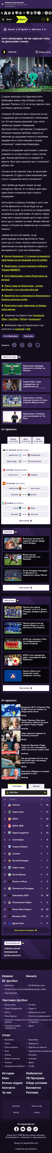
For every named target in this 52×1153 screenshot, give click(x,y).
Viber (4, 319)
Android (19, 329)
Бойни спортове (12, 1058)
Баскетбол (33, 1040)
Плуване (32, 1058)
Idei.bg (16, 1112)
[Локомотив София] (50, 13)
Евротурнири (11, 993)
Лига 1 (8, 1012)
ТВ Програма (35, 1078)
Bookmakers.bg (10, 952)
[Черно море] (35, 13)
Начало (11, 29)
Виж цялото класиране (24, 930)
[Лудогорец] (2, 13)
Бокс (7, 1051)
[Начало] (5, 29)
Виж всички (24, 521)
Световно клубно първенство (13, 1027)
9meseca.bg (37, 1106)
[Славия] (32, 13)
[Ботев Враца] (39, 13)
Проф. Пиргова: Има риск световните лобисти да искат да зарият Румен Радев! (34, 722)
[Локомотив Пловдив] (46, 13)
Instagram (34, 319)
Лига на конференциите (40, 1016)
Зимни (8, 1055)
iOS (28, 329)
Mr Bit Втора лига (37, 985)
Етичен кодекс (12, 1082)
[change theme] (47, 19)
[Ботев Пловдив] (20, 13)
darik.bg (24, 729)
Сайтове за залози (12, 948)
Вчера (13, 440)
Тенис (7, 1043)
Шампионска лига (37, 1012)
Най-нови (8, 532)
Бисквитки (33, 1087)
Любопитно (34, 1073)
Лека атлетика (11, 1047)
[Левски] (6, 13)
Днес (25, 440)
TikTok (23, 319)
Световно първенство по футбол (16, 1021)
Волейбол (9, 1040)
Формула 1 (34, 1043)
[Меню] (3, 19)
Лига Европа (10, 1016)
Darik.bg (15, 1106)
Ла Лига (15, 484)
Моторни (33, 1055)
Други (31, 1026)
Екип (5, 1078)
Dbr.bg (36, 1112)
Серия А (14, 503)
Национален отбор (37, 989)
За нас (6, 1092)
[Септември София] (24, 13)
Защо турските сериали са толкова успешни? (33, 734)
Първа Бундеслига (13, 1008)
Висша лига (16, 470)
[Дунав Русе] (43, 13)
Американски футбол (15, 1066)
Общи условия (36, 1082)
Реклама (32, 1092)
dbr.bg (23, 716)
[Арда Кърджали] (17, 13)
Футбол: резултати (12, 955)
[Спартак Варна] (28, 13)
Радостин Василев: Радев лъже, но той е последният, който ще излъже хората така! (35, 747)
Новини (7, 976)
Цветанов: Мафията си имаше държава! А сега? (35, 772)
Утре (38, 440)
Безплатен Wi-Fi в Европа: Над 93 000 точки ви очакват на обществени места (35, 709)
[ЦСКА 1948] (13, 13)
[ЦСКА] (9, 13)
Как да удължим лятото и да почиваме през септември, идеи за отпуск (34, 760)
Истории (8, 1073)
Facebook (38, 315)
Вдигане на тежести (38, 1047)
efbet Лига (36, 29)
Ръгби (31, 1066)
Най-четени (9, 600)
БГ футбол (23, 29)
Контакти (8, 1087)
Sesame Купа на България (17, 989)
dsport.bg (12, 52)
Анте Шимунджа (11, 336)
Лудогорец (28, 336)
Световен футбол (15, 1000)
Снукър (8, 1062)
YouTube (13, 319)
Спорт (6, 1035)
